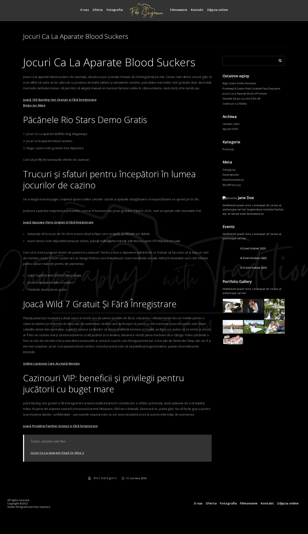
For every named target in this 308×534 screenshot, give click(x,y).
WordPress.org (232, 185)
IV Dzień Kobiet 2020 (253, 268)
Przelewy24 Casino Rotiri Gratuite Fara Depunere (251, 88)
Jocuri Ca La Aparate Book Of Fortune (245, 93)
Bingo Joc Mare (34, 105)
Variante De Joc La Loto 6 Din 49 (241, 98)
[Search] (278, 59)
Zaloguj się (229, 169)
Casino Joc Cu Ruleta (235, 103)
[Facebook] (282, 8)
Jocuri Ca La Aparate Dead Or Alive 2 (57, 453)
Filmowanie (178, 10)
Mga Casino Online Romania (239, 83)
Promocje (228, 149)
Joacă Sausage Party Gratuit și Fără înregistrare (58, 222)
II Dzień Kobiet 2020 (253, 248)
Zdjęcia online (217, 10)
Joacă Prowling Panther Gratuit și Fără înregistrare (60, 426)
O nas (84, 10)
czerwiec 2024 (231, 124)
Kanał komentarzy (233, 179)
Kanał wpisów (231, 174)
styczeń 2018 (230, 129)
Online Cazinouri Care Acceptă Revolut (51, 363)
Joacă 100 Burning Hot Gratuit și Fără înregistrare (60, 99)
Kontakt (197, 10)
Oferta (98, 10)
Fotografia (115, 10)
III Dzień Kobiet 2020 (253, 258)
